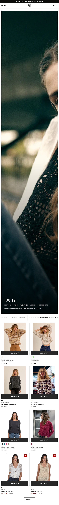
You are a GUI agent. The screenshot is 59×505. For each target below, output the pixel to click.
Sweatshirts (33, 305)
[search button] (5, 5)
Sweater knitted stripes (7, 361)
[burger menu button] (2, 5)
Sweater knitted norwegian (37, 404)
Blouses (16, 305)
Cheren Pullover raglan (37, 448)
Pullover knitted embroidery (8, 404)
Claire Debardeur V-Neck (37, 491)
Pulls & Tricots (24, 305)
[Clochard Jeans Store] (29, 5)
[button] (57, 5)
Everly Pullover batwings (7, 448)
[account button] (54, 5)
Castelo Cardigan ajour (7, 491)
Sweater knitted (35, 361)
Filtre (5, 317)
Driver (3, 446)
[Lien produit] (14, 343)
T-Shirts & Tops (8, 305)
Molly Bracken (5, 359)
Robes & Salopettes (43, 305)
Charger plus (29, 499)
